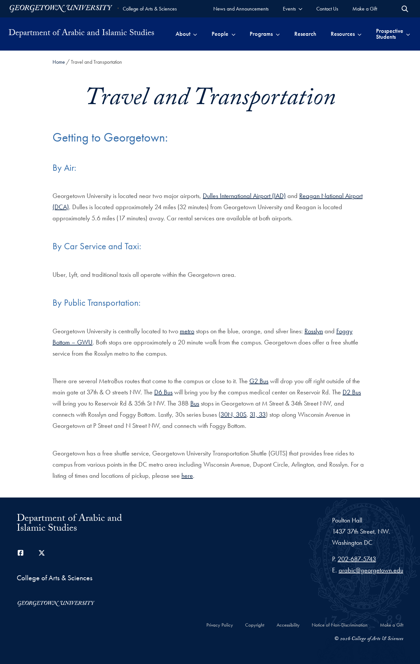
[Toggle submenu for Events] (300, 8)
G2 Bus (258, 381)
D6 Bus (163, 392)
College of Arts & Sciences (150, 8)
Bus (194, 403)
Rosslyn (313, 331)
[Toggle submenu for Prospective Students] (408, 33)
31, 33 (258, 414)
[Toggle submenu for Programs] (277, 33)
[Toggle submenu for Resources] (359, 33)
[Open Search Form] (404, 8)
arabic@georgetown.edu (371, 570)
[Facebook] (21, 553)
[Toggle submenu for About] (195, 33)
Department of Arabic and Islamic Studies (81, 34)
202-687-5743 (357, 559)
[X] (42, 553)
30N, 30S (233, 414)
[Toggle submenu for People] (233, 33)
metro (187, 331)
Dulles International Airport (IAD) (244, 195)
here (187, 475)
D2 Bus (352, 392)
